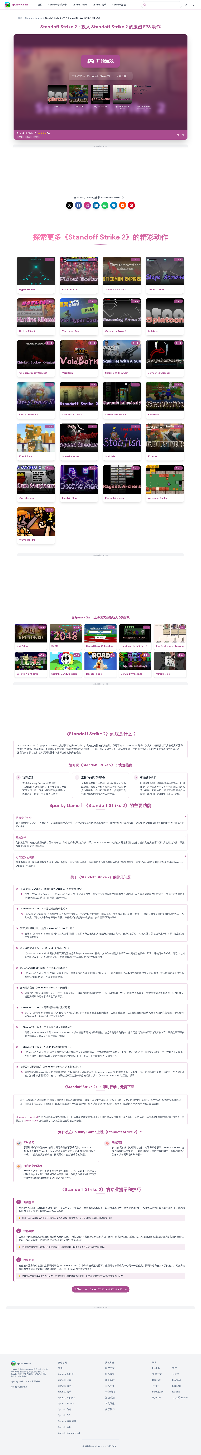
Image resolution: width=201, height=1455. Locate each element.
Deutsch (156, 1379)
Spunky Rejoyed (66, 1397)
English (156, 1368)
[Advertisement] (100, 168)
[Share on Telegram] (113, 205)
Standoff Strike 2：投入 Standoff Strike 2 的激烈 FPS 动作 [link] (72, 18)
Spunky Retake (66, 1403)
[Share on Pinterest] (131, 205)
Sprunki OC (64, 1415)
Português (157, 1391)
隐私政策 (110, 1374)
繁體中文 (157, 1374)
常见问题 (110, 1403)
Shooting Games (33, 18)
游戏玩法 (110, 1397)
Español (176, 1385)
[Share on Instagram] (87, 205)
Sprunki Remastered (69, 1433)
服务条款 (110, 1379)
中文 (174, 1368)
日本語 (175, 1374)
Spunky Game (31, 1120)
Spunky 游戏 (119, 4)
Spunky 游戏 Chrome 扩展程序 (25, 1381)
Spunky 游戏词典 (67, 1421)
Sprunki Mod (80, 4)
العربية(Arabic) (180, 1397)
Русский (156, 1397)
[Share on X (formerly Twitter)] (69, 205)
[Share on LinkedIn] (96, 205)
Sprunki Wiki (64, 1427)
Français (176, 1379)
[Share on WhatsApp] (104, 205)
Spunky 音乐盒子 (57, 4)
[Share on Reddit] (122, 205)
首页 (40, 4)
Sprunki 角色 (64, 1409)
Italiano (176, 1391)
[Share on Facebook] (78, 205)
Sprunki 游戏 (99, 4)
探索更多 (110, 1385)
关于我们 (110, 1409)
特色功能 (110, 1391)
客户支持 (110, 1368)
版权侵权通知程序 (19, 1386)
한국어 (155, 1385)
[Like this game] (178, 135)
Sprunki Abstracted (27, 1117)
